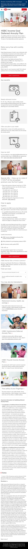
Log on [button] (24, 9)
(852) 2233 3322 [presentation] (6, 266)
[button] (14, 272)
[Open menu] (2, 9)
